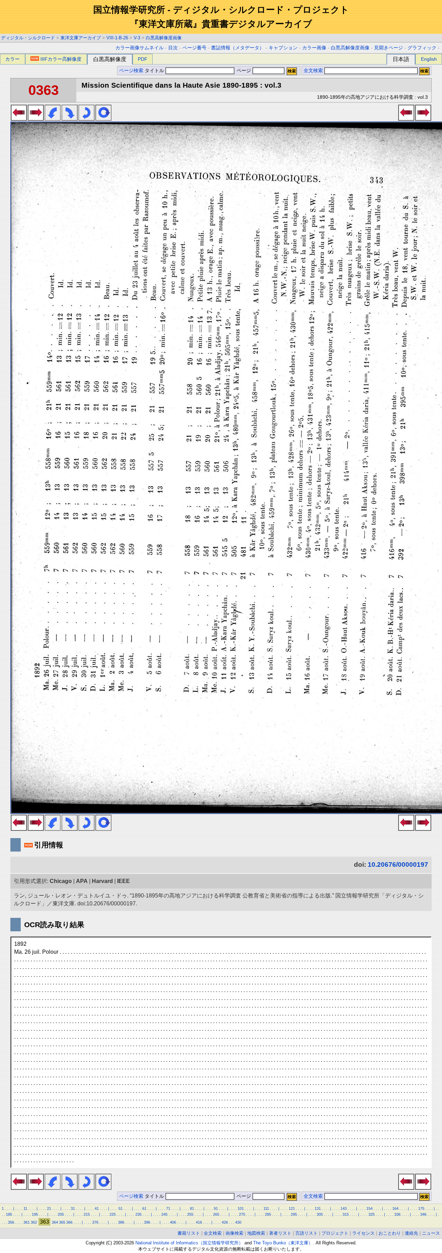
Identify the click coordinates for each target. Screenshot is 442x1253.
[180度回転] (86, 118)
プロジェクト (334, 1233)
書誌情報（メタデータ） (237, 47)
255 (190, 1214)
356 (11, 1222)
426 (225, 1222)
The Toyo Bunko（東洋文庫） (283, 1242)
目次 (173, 47)
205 (61, 1214)
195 (35, 1214)
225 (112, 1214)
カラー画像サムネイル (139, 47)
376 (95, 1222)
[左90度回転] (53, 118)
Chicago (61, 881)
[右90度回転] (69, 118)
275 (242, 1214)
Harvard (102, 881)
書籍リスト (188, 1233)
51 (120, 1208)
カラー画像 (314, 47)
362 (34, 1222)
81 (192, 1208)
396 (147, 1222)
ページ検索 (131, 70)
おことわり (389, 1233)
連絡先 (411, 1233)
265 (216, 1214)
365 (62, 1222)
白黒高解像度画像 (164, 37)
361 (26, 1222)
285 (268, 1214)
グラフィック (421, 47)
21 (49, 1208)
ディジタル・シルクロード (28, 37)
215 (87, 1214)
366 (69, 1222)
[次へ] (36, 118)
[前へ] (19, 118)
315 (346, 1214)
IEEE (123, 881)
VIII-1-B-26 (117, 37)
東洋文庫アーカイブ (80, 37)
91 (216, 1208)
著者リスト (280, 1233)
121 (292, 1208)
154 (369, 1208)
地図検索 (256, 1233)
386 (121, 1222)
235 (138, 1214)
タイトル (155, 70)
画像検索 (234, 1233)
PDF (142, 59)
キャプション (283, 47)
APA (82, 881)
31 (73, 1208)
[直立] (103, 118)
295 (294, 1214)
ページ (243, 70)
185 (9, 1214)
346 (423, 1214)
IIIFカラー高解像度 (60, 59)
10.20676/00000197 (398, 864)
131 (318, 1208)
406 (173, 1222)
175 (421, 1208)
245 (164, 1214)
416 (199, 1222)
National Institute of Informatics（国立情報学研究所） (189, 1242)
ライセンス (363, 1233)
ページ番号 (194, 47)
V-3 (137, 37)
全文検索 (313, 70)
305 (320, 1214)
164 (395, 1208)
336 (397, 1214)
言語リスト (306, 1233)
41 (97, 1208)
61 (144, 1208)
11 (25, 1208)
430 (238, 1222)
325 (371, 1214)
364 (55, 1222)
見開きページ (388, 47)
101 (241, 1208)
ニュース (431, 1233)
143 (343, 1208)
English (429, 59)
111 (266, 1208)
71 (168, 1208)
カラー (12, 59)
